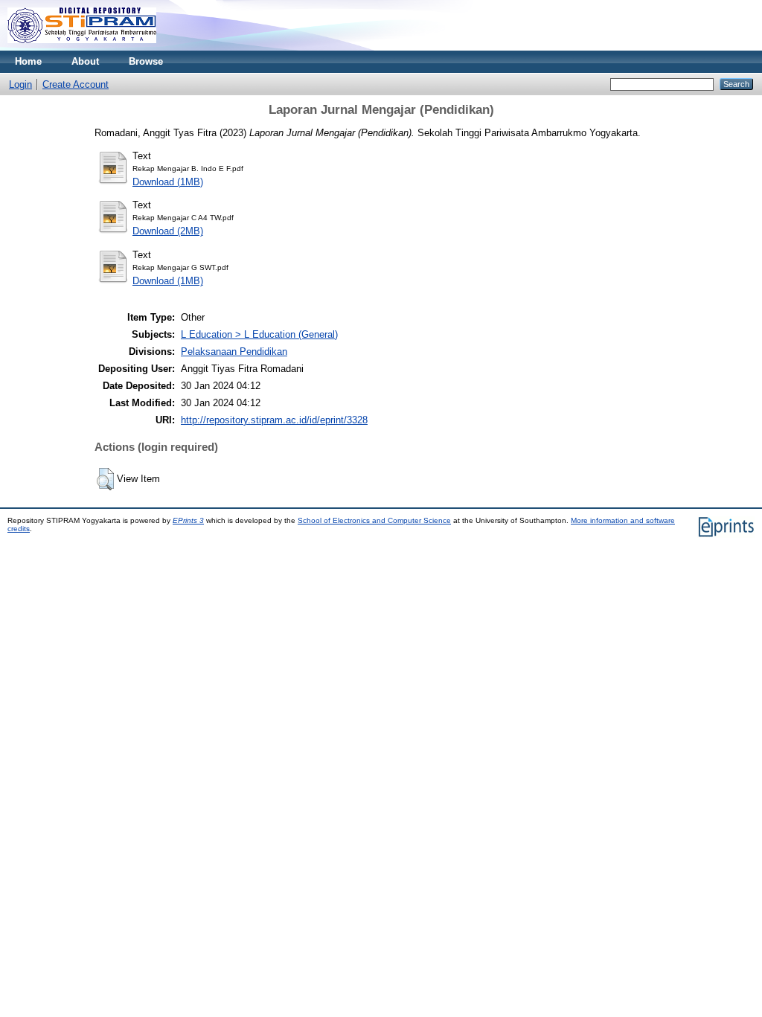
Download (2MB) (167, 231)
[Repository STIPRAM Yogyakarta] (82, 47)
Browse (146, 61)
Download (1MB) (167, 181)
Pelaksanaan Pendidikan (234, 351)
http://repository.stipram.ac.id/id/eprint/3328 (274, 420)
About (85, 61)
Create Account (75, 84)
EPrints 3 (188, 520)
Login (20, 84)
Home (28, 61)
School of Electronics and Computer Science (374, 520)
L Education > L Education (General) (259, 334)
